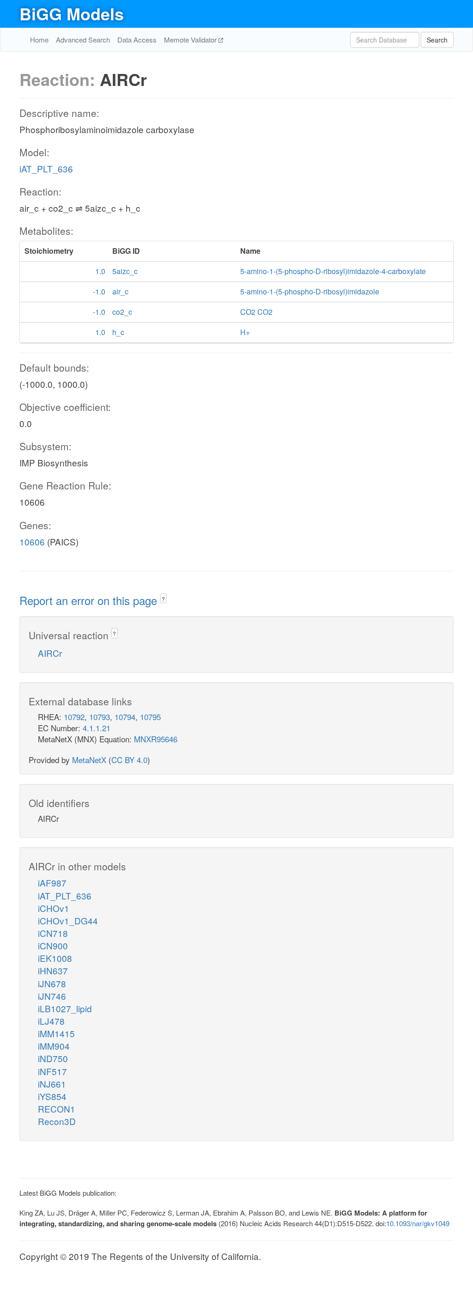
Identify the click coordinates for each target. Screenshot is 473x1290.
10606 (32, 541)
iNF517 (52, 1071)
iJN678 (52, 983)
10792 (74, 716)
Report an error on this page (89, 600)
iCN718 (53, 933)
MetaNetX (89, 759)
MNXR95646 (155, 739)
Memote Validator (191, 39)
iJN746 (52, 996)
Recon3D (57, 1121)
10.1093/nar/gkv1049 (417, 1223)
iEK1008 (55, 958)
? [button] (163, 599)
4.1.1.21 (96, 728)
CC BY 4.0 (129, 759)
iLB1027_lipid (65, 1008)
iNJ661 (52, 1083)
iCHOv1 (53, 908)
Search (437, 39)
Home (39, 39)
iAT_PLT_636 (46, 168)
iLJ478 (51, 1021)
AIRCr (50, 653)
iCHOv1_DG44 (68, 920)
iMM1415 (56, 1033)
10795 (150, 716)
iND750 (53, 1058)
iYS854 (52, 1096)
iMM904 (54, 1045)
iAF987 (52, 882)
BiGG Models (71, 13)
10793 (99, 716)
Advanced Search (83, 39)
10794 (125, 716)
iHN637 (53, 970)
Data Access (137, 39)
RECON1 (56, 1108)
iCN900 (53, 945)
